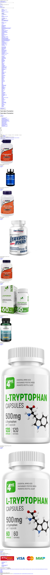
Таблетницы (3, 52)
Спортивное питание (4, 117)
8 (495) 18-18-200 (2, 7)
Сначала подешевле (16, 137)
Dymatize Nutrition (4, 67)
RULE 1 (3, 91)
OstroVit (3, 86)
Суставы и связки (4, 43)
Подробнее (1, 189)
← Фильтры (1, 115)
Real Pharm (3, 90)
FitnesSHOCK (3, 69)
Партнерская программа (5, 16)
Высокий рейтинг (7, 137)
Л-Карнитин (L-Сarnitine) (5, 36)
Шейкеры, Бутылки (4, 54)
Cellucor (3, 63)
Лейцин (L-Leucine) (4, 121)
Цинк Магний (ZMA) (4, 44)
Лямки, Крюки (3, 48)
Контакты (3, 23)
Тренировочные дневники (5, 53)
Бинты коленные (4, 47)
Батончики (3, 26)
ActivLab (3, 56)
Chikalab (3, 64)
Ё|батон (3, 106)
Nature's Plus (3, 81)
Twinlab (3, 101)
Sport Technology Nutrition (5, 97)
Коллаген (3, 33)
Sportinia (3, 98)
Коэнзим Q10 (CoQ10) (4, 34)
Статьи (3, 15)
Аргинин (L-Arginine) (4, 119)
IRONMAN (3, 73)
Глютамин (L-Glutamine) (5, 30)
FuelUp (3, 70)
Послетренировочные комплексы (6, 39)
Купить (1, 219)
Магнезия (3, 49)
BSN (2, 62)
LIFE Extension (3, 75)
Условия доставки (2, 1)
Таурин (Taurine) (4, 123)
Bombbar (3, 61)
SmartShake (3, 95)
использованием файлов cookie (17, 573)
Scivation (3, 93)
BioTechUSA (3, 60)
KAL (2, 74)
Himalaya (3, 72)
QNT (2, 89)
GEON (2, 71)
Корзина (3, 13)
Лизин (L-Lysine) (4, 122)
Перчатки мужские (4, 50)
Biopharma (3, 59)
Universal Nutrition (4, 102)
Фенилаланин (3, 125)
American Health (4, 57)
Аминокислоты (4, 25)
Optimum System (4, 85)
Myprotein (3, 79)
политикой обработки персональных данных (27, 573)
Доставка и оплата (4, 14)
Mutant (2, 78)
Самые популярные (2, 137)
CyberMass (3, 66)
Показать (4, 135)
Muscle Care (3, 77)
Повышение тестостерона (5, 38)
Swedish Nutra (3, 99)
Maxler (2, 76)
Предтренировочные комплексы (6, 40)
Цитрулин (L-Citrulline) (5, 126)
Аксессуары (3, 10)
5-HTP (2, 24)
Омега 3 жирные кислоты (5, 37)
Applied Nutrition (4, 58)
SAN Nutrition (3, 92)
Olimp (2, 84)
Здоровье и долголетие (4, 32)
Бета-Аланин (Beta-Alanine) (5, 120)
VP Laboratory (3, 104)
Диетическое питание (4, 31)
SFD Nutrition (3, 94)
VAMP (2, 103)
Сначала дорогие (12, 137)
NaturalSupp (3, 80)
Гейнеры (3, 29)
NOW (2, 82)
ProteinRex (3, 88)
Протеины (3, 41)
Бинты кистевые (4, 46)
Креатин (3, 35)
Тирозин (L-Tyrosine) (4, 124)
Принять (1, 574)
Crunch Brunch (3, 65)
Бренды (3, 11)
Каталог (3, 9)
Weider (2, 105)
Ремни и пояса (3, 51)
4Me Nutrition (3, 55)
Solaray (3, 96)
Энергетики (3, 45)
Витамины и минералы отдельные (6, 28)
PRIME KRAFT (4, 87)
